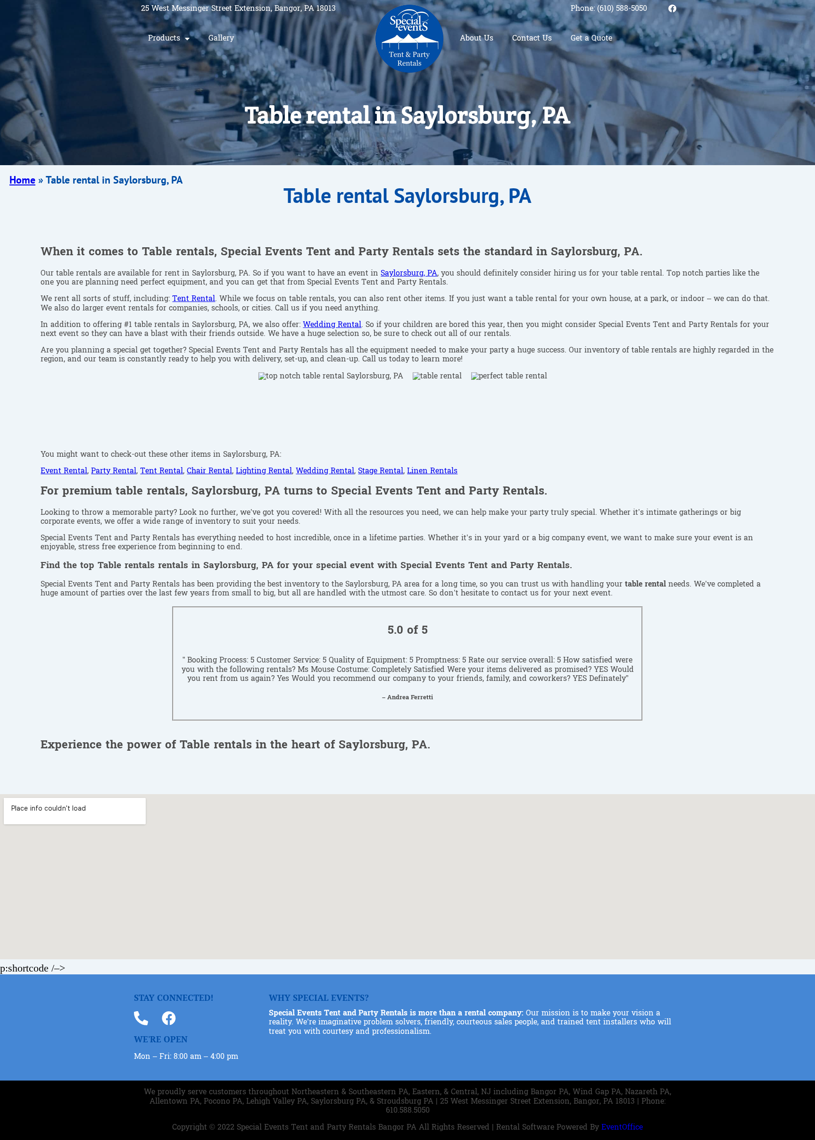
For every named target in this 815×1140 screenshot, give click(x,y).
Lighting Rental (264, 471)
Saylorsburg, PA (409, 273)
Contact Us (532, 38)
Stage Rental (380, 471)
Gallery (221, 38)
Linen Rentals (432, 471)
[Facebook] (673, 8)
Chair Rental (209, 471)
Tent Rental (193, 299)
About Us (476, 38)
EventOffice (622, 1127)
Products (164, 38)
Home (22, 179)
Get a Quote (591, 38)
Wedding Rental (332, 325)
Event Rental (64, 471)
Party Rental (113, 471)
